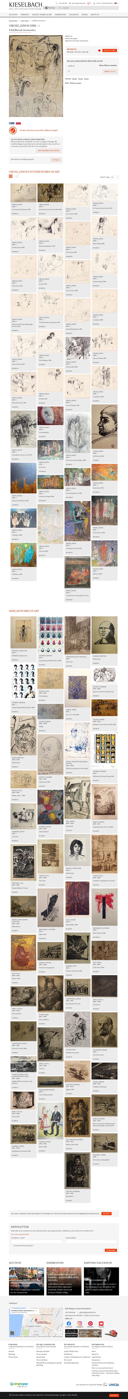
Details (74, 1395)
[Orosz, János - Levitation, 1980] (105, 301)
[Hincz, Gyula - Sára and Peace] (23, 996)
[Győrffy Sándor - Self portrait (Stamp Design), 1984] (105, 750)
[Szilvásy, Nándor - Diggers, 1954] (77, 1071)
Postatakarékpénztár (71, 1363)
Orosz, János (24, 20)
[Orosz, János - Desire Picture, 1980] (23, 345)
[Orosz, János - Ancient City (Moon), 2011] (23, 478)
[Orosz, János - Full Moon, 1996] (23, 555)
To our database (42, 1360)
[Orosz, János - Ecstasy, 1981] (51, 265)
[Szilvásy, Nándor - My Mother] (77, 1170)
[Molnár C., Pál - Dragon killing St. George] (23, 862)
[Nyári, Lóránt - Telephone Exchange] (105, 1071)
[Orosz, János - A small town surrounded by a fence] (77, 572)
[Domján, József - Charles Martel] (51, 807)
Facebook (69, 1327)
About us (95, 15)
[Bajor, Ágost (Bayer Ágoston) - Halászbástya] (23, 906)
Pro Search (68, 1360)
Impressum (96, 1360)
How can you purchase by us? (102, 1368)
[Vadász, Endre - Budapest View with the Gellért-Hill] (105, 708)
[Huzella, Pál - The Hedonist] (51, 678)
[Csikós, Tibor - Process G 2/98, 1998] (77, 688)
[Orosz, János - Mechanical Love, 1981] (23, 383)
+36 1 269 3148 (63, 3)
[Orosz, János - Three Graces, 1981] (77, 271)
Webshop (25, 15)
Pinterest (90, 1327)
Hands (74, 79)
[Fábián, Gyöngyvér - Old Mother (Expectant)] (23, 632)
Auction (11, 1351)
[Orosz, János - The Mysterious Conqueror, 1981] (51, 303)
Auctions (13, 15)
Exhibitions (60, 15)
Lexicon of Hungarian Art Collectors (77, 1357)
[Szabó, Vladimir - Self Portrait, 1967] (51, 754)
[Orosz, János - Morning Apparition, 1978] (51, 228)
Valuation (74, 15)
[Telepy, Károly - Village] (51, 711)
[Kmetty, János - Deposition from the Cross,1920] (105, 802)
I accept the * (23, 1245)
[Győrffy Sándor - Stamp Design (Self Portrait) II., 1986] (23, 681)
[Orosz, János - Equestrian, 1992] (105, 472)
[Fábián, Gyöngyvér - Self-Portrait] (77, 850)
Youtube (101, 1327)
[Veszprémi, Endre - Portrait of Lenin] (105, 1030)
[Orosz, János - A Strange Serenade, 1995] (77, 521)
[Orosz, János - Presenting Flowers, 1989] (77, 477)
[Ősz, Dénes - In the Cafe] (105, 950)
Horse (86, 79)
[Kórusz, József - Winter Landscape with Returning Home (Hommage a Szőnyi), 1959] (105, 1105)
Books (85, 15)
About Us (95, 1354)
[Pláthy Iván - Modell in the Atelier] (77, 1029)
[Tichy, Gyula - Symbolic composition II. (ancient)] (105, 854)
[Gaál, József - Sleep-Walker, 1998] (77, 899)
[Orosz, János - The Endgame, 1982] (51, 341)
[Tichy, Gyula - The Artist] (51, 856)
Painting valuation (43, 1351)
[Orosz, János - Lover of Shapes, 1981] (77, 386)
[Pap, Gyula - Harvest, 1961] (23, 952)
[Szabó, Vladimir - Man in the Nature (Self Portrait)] (105, 675)
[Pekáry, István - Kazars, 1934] (51, 1120)
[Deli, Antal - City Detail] (77, 797)
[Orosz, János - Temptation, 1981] (105, 377)
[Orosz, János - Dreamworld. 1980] (77, 348)
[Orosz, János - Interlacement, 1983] (23, 228)
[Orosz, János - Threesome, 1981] (23, 267)
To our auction (41, 1354)
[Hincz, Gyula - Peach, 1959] (23, 1100)
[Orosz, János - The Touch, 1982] (77, 233)
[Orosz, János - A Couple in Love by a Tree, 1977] (23, 429)
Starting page (13, 20)
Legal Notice (96, 1357)
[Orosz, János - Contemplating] (51, 416)
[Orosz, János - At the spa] (51, 450)
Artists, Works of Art (42, 15)
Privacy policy (27, 1245)
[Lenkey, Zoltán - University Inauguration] (51, 951)
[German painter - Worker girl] (105, 635)
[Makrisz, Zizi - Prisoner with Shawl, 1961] (77, 948)
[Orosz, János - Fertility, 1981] (51, 379)
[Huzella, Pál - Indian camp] (23, 779)
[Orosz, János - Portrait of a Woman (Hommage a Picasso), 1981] (23, 305)
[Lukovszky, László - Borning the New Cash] (77, 987)
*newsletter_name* (18, 1238)
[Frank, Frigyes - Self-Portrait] (23, 735)
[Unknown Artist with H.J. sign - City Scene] (77, 635)
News (94, 1351)
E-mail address (71, 1238)
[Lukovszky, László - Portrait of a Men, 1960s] (23, 1031)
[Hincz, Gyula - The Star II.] (105, 986)
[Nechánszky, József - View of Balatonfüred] (51, 1081)
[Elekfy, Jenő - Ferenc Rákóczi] (51, 993)
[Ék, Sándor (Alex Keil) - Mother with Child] (77, 1117)
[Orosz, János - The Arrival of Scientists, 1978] (23, 192)
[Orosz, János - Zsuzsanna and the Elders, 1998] (77, 433)
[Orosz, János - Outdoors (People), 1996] (51, 482)
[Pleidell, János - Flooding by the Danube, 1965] (23, 1134)
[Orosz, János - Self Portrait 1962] (105, 426)
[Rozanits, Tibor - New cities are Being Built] (105, 1143)
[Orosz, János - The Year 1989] (51, 524)
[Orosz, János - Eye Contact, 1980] (77, 195)
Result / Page (105, 177)
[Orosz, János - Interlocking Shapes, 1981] (77, 310)
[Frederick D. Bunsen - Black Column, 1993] (105, 907)
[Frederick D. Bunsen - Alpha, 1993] (51, 907)
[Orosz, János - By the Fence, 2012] (105, 510)
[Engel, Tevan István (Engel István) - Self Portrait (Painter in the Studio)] (77, 740)
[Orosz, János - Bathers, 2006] (105, 553)
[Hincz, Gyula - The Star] (51, 1044)
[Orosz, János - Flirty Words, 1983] (105, 226)
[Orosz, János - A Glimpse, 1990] (23, 518)
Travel (80, 79)
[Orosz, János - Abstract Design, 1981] (105, 339)
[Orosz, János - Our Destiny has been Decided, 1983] (51, 192)
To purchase (40, 1357)
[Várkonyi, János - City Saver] (23, 816)
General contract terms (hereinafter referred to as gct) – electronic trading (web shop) (105, 1373)
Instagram (79, 1327)
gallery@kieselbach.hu (79, 3)
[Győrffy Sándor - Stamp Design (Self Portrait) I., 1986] (51, 634)
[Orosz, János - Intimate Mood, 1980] (105, 262)
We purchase (13, 1357)
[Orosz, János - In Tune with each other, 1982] (105, 192)
